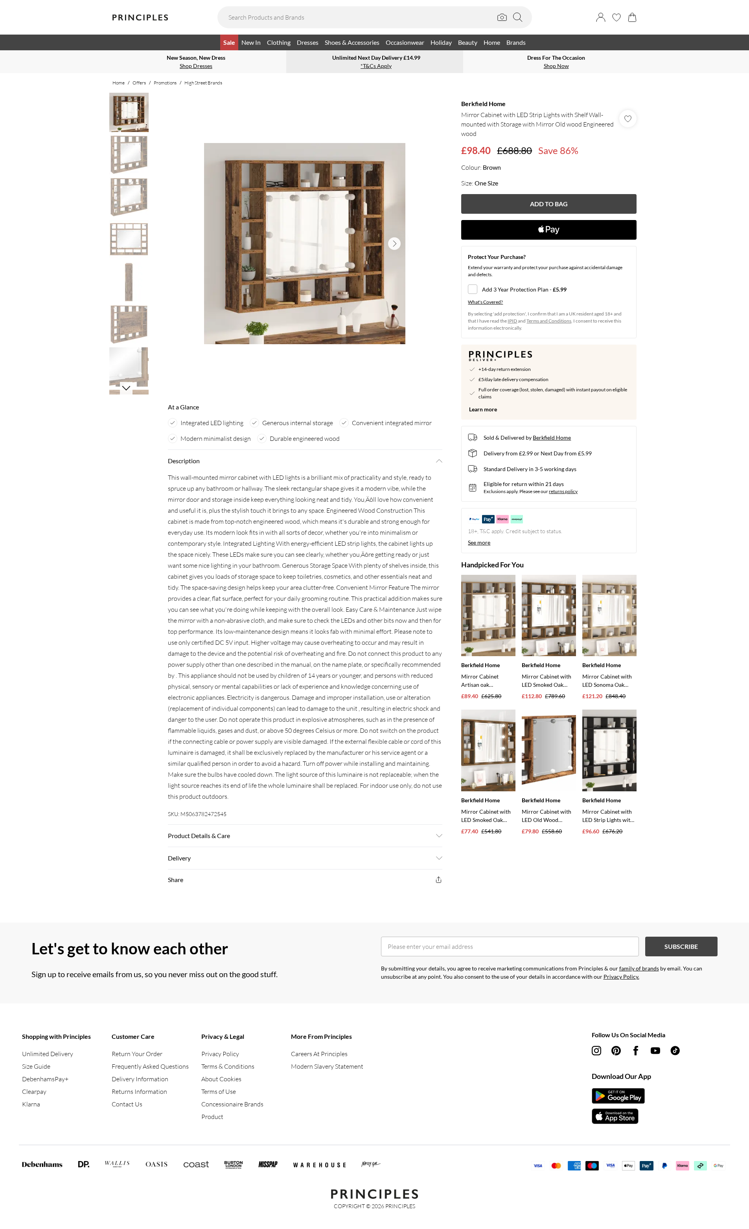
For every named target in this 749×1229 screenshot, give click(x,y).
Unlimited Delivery (47, 1054)
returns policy (563, 491)
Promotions (165, 83)
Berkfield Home (483, 103)
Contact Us (127, 1104)
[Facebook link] (635, 1050)
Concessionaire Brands (232, 1104)
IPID (512, 321)
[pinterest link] (616, 1050)
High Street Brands (203, 83)
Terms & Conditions (227, 1066)
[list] (304, 243)
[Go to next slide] (394, 243)
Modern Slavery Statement (327, 1066)
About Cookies (221, 1079)
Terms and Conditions (548, 321)
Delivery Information (140, 1079)
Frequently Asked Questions (150, 1066)
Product (212, 1117)
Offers (139, 83)
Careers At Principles (319, 1054)
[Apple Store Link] (618, 1116)
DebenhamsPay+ (45, 1079)
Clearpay (34, 1091)
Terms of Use (218, 1091)
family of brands (639, 968)
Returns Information (139, 1091)
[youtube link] (655, 1050)
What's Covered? (485, 302)
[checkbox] (549, 289)
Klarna (31, 1104)
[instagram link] (596, 1050)
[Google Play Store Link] (618, 1096)
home (118, 83)
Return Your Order (137, 1054)
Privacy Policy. (621, 976)
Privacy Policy (220, 1054)
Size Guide (36, 1066)
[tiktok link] (675, 1050)
